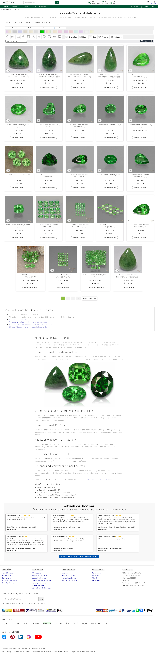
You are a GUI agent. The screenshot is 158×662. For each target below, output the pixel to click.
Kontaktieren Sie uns (69, 578)
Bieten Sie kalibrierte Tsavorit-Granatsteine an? (55, 497)
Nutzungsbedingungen (39, 583)
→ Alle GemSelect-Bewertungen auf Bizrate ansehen (79, 556)
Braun (25, 32)
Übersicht (95, 578)
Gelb (92, 32)
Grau (36, 32)
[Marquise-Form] (39, 37)
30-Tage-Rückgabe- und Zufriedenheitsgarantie (28, 327)
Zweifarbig (8, 32)
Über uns (65, 573)
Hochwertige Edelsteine (10, 580)
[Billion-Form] (33, 37)
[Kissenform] (49, 37)
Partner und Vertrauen (69, 580)
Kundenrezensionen (68, 575)
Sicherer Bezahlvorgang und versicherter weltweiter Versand (33, 324)
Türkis (76, 32)
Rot (71, 32)
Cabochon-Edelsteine (9, 583)
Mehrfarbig (49, 32)
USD (153, 6)
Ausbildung (42, 6)
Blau (20, 32)
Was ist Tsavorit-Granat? (46, 487)
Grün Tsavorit (42, 32)
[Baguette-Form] (54, 37)
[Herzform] (44, 37)
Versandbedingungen (39, 578)
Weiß (86, 32)
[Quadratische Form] (28, 37)
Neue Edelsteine (7, 573)
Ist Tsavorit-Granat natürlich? (48, 490)
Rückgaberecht (37, 573)
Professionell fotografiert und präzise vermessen (28, 322)
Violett (81, 32)
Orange (55, 32)
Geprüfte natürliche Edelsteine (21, 319)
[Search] (57, 2)
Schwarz (15, 32)
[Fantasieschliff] (59, 37)
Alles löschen (145, 41)
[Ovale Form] (13, 37)
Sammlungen (96, 573)
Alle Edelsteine (7, 575)
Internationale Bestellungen (41, 588)
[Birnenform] (23, 37)
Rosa (60, 32)
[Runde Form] (7, 37)
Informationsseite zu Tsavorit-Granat (101, 479)
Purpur (65, 32)
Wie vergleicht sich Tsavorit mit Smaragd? (53, 492)
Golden (31, 32)
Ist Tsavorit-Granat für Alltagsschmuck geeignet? (56, 495)
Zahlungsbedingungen (39, 575)
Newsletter (96, 580)
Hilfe (34, 6)
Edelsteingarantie (38, 585)
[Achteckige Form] (18, 37)
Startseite (5, 6)
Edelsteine (15, 6)
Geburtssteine (7, 578)
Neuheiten (26, 6)
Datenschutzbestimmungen (41, 580)
